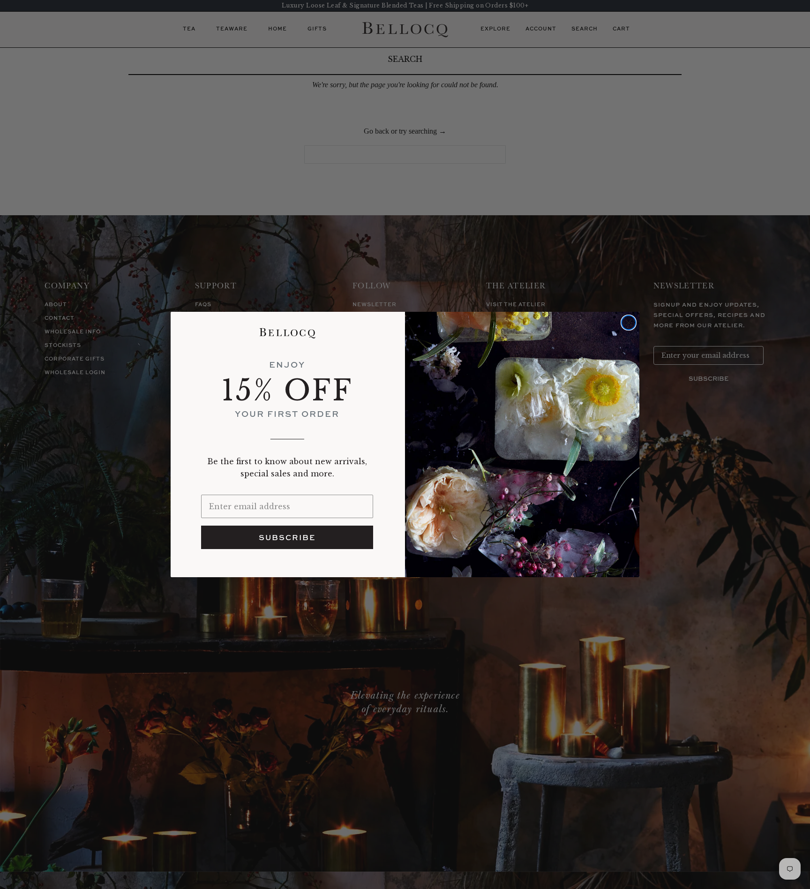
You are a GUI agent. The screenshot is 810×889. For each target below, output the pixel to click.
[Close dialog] (629, 323)
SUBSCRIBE (287, 537)
